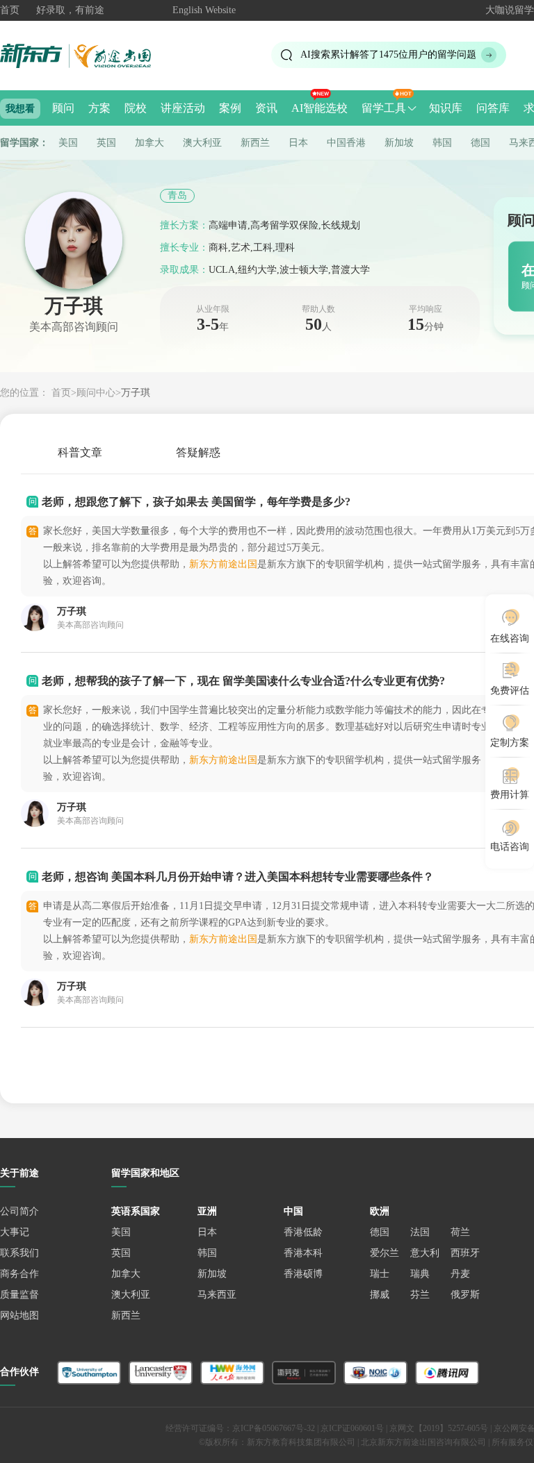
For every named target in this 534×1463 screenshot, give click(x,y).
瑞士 (379, 1274)
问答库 (493, 108)
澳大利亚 (202, 142)
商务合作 (19, 1274)
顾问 (63, 108)
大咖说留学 (509, 10)
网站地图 (19, 1315)
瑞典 (420, 1274)
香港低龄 (303, 1232)
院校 (135, 108)
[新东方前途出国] (87, 55)
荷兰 (460, 1232)
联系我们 (19, 1253)
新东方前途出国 (223, 564)
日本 (298, 142)
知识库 (445, 108)
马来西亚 (216, 1294)
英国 (106, 142)
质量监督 (19, 1294)
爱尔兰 (384, 1253)
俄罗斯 (465, 1294)
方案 (99, 108)
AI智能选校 (319, 108)
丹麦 (460, 1274)
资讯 (266, 108)
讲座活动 (183, 108)
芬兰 (420, 1294)
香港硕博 (303, 1274)
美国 (68, 142)
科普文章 (80, 452)
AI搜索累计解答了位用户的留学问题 (388, 54)
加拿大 (149, 142)
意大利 (424, 1253)
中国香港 (346, 142)
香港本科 (303, 1253)
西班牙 (465, 1253)
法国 (420, 1232)
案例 (230, 108)
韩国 (442, 142)
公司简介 (19, 1211)
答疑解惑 (198, 452)
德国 (480, 142)
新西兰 (255, 142)
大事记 (14, 1232)
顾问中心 (95, 392)
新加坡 (399, 142)
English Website (204, 10)
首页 (9, 10)
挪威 (379, 1294)
